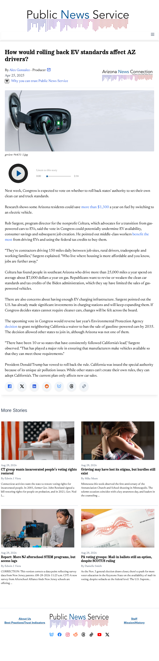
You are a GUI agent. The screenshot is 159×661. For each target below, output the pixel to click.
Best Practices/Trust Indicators (24, 622)
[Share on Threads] (71, 386)
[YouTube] (99, 634)
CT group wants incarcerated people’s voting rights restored (39, 471)
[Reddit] (75, 634)
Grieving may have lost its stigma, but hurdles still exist (118, 471)
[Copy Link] (84, 386)
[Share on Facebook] (9, 386)
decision (11, 327)
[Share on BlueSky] (59, 386)
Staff (134, 618)
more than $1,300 (95, 207)
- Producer (28, 70)
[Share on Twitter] (22, 386)
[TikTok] (91, 634)
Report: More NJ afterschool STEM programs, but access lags (38, 558)
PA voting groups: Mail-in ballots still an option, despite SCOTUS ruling (116, 558)
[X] (107, 634)
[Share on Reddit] (46, 386)
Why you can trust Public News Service (38, 81)
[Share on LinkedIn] (34, 386)
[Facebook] (59, 634)
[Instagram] (67, 634)
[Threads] (83, 634)
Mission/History (134, 622)
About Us (25, 618)
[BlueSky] (51, 634)
